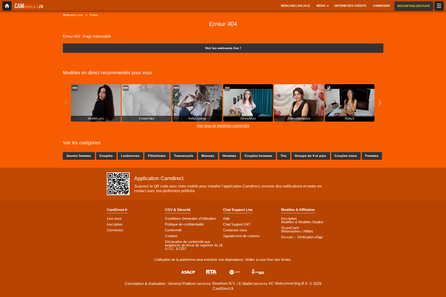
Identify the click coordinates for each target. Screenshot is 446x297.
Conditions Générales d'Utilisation (190, 218)
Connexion (115, 230)
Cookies (171, 236)
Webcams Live (73, 15)
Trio (284, 156)
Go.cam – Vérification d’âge (302, 237)
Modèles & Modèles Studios (302, 222)
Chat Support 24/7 (236, 224)
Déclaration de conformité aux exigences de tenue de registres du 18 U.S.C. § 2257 (194, 245)
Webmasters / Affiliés (297, 231)
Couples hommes (258, 156)
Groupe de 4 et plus (310, 156)
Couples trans (345, 156)
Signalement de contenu (241, 236)
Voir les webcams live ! (223, 48)
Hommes (229, 156)
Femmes (371, 156)
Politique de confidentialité (184, 224)
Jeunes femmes (78, 156)
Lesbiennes (130, 156)
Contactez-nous (235, 230)
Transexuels (183, 156)
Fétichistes (157, 156)
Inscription (114, 224)
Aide (226, 218)
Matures (207, 156)
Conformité (173, 230)
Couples (106, 156)
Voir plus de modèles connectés (223, 126)
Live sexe (114, 218)
